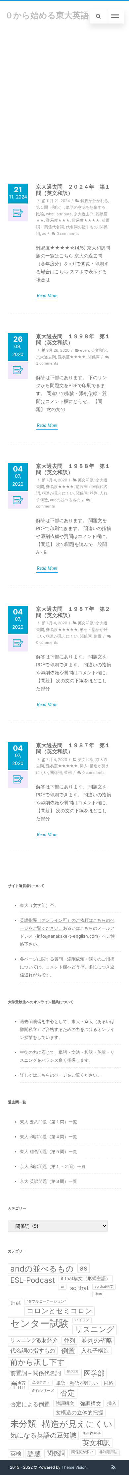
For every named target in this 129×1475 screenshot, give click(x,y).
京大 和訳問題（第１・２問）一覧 (53, 1166)
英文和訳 (99, 350)
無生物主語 (91, 1433)
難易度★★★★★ (62, 629)
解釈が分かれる (94, 201)
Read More (47, 295)
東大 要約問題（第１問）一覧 (48, 1121)
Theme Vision (74, 1467)
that (15, 1302)
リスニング (94, 1329)
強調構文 (65, 1403)
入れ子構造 (95, 1350)
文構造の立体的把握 (79, 1412)
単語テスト (41, 1382)
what (50, 214)
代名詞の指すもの (82, 227)
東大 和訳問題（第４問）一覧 (48, 1136)
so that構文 (104, 1286)
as (44, 233)
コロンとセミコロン (59, 1311)
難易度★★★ (58, 220)
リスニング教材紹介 (34, 1340)
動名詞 (72, 1371)
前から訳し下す (37, 1362)
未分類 (23, 1423)
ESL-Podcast (32, 1279)
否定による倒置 (30, 1404)
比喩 (40, 214)
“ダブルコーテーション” (46, 1301)
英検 (16, 1453)
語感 (34, 1454)
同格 (108, 1383)
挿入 (84, 766)
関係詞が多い (82, 1452)
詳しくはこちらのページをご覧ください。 (61, 1075)
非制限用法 (108, 1452)
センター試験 (39, 1323)
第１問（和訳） (50, 207)
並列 (94, 493)
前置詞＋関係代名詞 (35, 1372)
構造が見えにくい (58, 493)
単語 (18, 1385)
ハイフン (82, 1320)
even (84, 350)
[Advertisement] (64, 99)
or (62, 1286)
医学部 (94, 1373)
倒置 (98, 636)
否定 (67, 1393)
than (98, 1294)
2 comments (47, 363)
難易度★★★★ (86, 220)
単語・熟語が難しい (77, 1383)
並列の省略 (96, 1340)
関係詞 (94, 357)
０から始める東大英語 (47, 15)
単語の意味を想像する (86, 207)
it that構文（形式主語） (85, 1278)
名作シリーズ (43, 1391)
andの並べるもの (65, 500)
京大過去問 (84, 214)
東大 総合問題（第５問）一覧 (48, 1151)
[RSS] (113, 1467)
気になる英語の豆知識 (43, 1435)
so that (79, 1287)
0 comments (68, 233)
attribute (64, 214)
